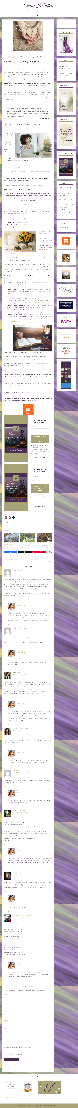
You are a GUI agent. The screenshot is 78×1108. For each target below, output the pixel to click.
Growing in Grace (14, 57)
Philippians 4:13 (14, 321)
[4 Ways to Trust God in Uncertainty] (11, 537)
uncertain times (10, 70)
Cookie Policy (9, 1097)
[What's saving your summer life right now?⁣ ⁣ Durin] (66, 376)
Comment (7, 994)
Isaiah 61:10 (29, 224)
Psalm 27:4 (26, 222)
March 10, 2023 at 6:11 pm (19, 630)
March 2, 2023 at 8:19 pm (19, 674)
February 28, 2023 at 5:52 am (21, 917)
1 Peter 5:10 (27, 312)
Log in (58, 1105)
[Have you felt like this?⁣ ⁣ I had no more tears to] (62, 369)
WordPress (53, 1105)
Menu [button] (40, 15)
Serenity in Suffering (39, 6)
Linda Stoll (16, 770)
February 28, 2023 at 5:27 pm (21, 874)
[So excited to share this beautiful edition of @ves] (69, 376)
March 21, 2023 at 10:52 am (20, 571)
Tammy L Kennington (18, 628)
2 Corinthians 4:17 (36, 312)
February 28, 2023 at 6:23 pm (21, 812)
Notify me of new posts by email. (14, 1054)
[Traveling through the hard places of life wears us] (62, 373)
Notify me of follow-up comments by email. (17, 1047)
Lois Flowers (16, 672)
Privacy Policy (9, 1093)
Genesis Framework (45, 1105)
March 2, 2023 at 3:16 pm (23, 897)
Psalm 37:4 (23, 224)
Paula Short (16, 570)
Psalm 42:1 (19, 222)
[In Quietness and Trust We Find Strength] (27, 537)
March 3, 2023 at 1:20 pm (23, 703)
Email (6, 1028)
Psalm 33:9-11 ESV (28, 204)
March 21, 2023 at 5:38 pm (23, 605)
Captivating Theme (33, 1105)
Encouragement (8, 65)
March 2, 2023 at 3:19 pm (23, 752)
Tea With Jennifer (18, 810)
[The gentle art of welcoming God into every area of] (62, 376)
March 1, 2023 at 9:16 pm (19, 730)
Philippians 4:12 (45, 303)
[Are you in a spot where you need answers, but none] (69, 369)
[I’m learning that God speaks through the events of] (69, 373)
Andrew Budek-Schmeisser (20, 915)
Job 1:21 (38, 303)
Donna (18, 603)
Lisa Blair (15, 873)
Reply (5, 600)
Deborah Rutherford (19, 728)
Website (6, 1037)
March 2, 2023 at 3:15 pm (23, 964)
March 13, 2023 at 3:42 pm (23, 652)
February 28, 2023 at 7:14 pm (21, 772)
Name (6, 1020)
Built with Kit (40, 457)
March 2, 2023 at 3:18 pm (23, 792)
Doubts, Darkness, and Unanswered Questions (66, 207)
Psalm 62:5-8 (24, 227)
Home (6, 57)
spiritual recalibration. (20, 213)
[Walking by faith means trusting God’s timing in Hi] (66, 369)
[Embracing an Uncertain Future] (44, 537)
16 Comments (21, 54)
